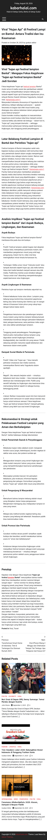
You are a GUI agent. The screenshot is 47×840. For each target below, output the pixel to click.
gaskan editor (31, 43)
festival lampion (29, 87)
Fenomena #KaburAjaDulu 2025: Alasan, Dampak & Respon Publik (20, 803)
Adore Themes (7, 837)
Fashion (4, 747)
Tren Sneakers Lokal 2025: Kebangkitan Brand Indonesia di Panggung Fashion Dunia (22, 751)
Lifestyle (12, 747)
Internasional (7, 799)
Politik (4, 696)
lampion (11, 577)
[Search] (42, 19)
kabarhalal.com (23, 8)
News (16, 799)
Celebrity (12, 696)
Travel (16, 628)
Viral (11, 628)
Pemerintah (23, 799)
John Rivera (6, 705)
